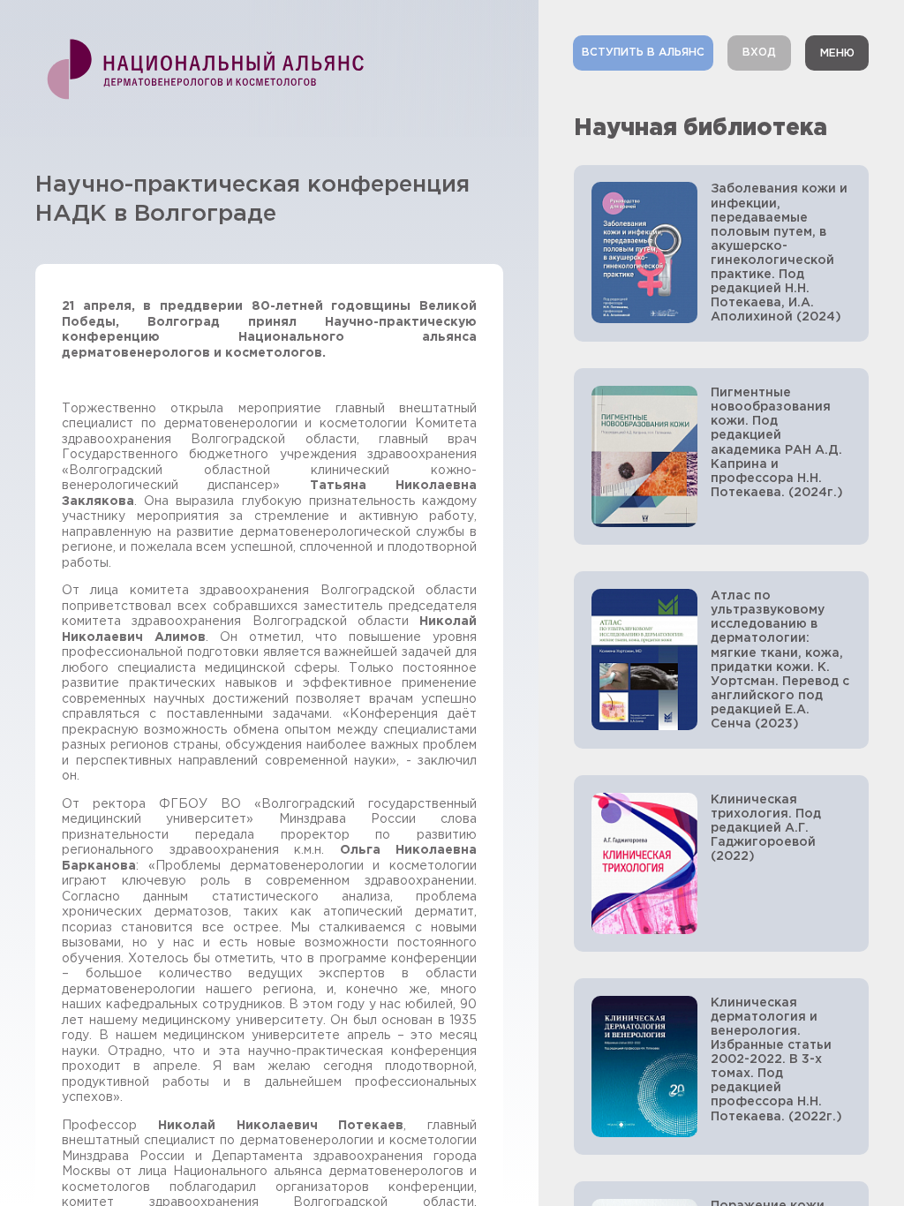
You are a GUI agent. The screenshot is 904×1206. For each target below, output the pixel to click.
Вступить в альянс (643, 52)
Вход (759, 52)
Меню (837, 53)
